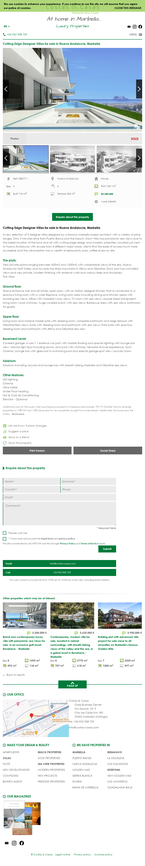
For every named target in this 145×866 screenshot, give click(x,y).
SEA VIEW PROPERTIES (51, 763)
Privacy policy (82, 854)
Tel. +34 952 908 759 (81, 721)
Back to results (15, 674)
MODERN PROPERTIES (51, 770)
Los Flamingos (117, 764)
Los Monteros (117, 781)
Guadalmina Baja (119, 787)
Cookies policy (103, 854)
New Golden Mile (119, 775)
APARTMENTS (11, 752)
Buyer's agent (12, 781)
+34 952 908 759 (17, 34)
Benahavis (114, 752)
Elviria (77, 781)
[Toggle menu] (131, 34)
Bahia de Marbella (85, 787)
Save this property (20, 443)
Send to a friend (18, 437)
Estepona (113, 769)
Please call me (17, 533)
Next (139, 89)
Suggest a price (18, 431)
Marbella (78, 752)
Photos (14, 138)
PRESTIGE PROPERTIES (51, 781)
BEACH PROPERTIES (49, 752)
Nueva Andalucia (84, 764)
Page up (72, 685)
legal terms (47, 538)
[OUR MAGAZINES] (37, 818)
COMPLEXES (10, 775)
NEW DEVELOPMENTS (16, 770)
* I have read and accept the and (41, 538)
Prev (6, 89)
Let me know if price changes (27, 425)
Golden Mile (81, 770)
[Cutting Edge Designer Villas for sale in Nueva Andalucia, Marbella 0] (72, 90)
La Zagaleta (115, 758)
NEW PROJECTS (47, 775)
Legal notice (62, 854)
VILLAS (7, 758)
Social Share (108, 450)
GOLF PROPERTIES (49, 758)
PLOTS (6, 764)
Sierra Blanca (82, 775)
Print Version (37, 450)
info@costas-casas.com (84, 727)
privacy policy (67, 538)
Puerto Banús (81, 758)
